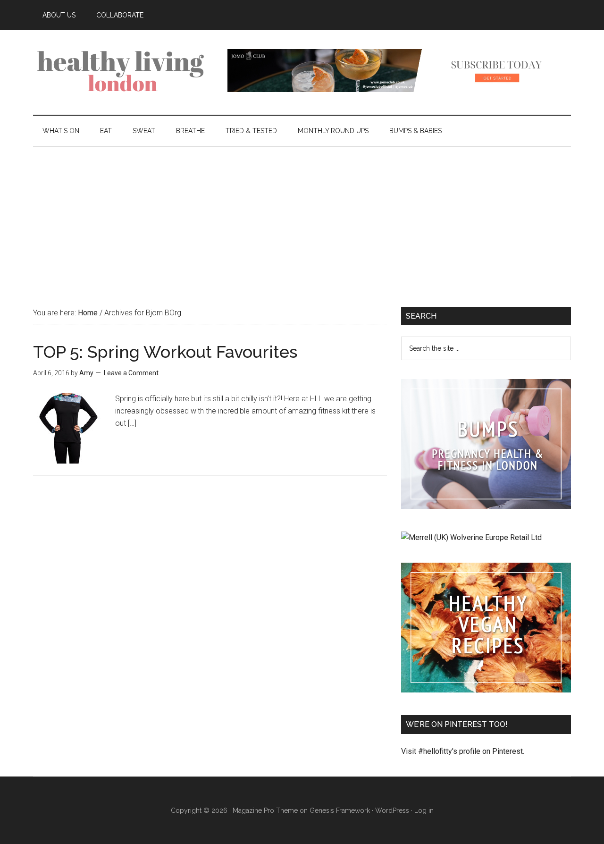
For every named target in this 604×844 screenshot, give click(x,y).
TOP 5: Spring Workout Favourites (165, 352)
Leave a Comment (131, 373)
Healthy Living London (122, 70)
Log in (424, 810)
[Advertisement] (302, 217)
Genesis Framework (340, 810)
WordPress (392, 810)
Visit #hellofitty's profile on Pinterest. (462, 751)
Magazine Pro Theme (265, 810)
